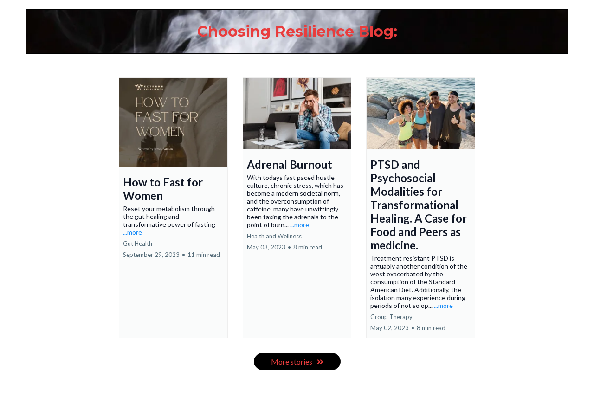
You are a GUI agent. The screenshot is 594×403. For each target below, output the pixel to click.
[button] (173, 208)
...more (132, 232)
